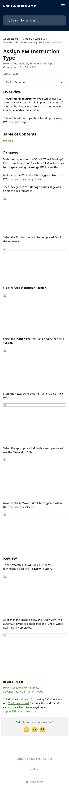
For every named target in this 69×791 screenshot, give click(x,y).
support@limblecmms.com (19, 711)
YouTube (34, 769)
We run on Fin (36, 781)
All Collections (10, 38)
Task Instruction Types (15, 42)
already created (33, 179)
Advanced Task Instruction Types (23, 691)
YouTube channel (18, 703)
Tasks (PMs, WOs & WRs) (35, 38)
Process (8, 141)
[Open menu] (63, 6)
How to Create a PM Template (21, 687)
